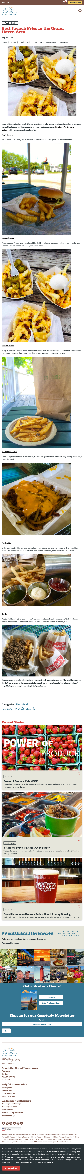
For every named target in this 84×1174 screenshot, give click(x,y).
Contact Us (6, 1079)
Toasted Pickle (8, 345)
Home (4, 42)
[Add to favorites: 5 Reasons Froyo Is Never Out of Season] (79, 840)
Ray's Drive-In (7, 134)
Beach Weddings (8, 1115)
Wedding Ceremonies (10, 1106)
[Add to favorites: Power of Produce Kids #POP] (79, 773)
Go (6, 1031)
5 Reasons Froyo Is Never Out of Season (27, 847)
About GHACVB (8, 1076)
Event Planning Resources (12, 1112)
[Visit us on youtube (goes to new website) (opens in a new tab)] (14, 1123)
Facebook (59, 126)
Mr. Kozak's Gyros (9, 451)
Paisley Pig (6, 543)
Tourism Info (7, 1090)
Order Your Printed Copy (51, 1003)
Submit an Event (8, 1096)
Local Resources (8, 1093)
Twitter (67, 126)
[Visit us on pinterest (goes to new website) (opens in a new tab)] (18, 1123)
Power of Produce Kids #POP (21, 781)
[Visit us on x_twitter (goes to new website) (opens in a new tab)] (21, 1123)
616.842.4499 (8, 1063)
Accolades (6, 1070)
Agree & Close (11, 1168)
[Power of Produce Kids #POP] (42, 747)
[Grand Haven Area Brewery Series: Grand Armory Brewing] (42, 880)
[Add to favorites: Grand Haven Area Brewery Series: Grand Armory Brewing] (79, 906)
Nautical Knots (8, 238)
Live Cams (6, 2)
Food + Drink (24, 42)
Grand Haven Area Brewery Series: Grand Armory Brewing (37, 914)
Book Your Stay (75, 2)
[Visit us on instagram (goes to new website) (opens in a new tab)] (7, 1123)
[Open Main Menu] (75, 11)
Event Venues (7, 1109)
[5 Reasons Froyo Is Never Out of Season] (42, 814)
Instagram (6, 129)
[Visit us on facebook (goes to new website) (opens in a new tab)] (3, 1123)
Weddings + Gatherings (11, 1103)
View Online (54, 997)
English (8, 1129)
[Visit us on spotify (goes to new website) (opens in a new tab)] (10, 1123)
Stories (13, 42)
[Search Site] (80, 11)
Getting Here (7, 1087)
